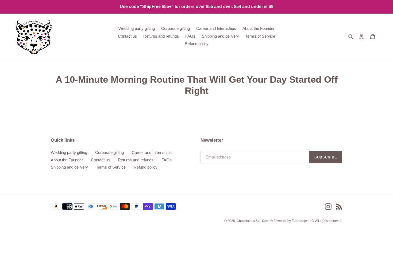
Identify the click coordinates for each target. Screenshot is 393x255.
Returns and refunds (135, 160)
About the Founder (67, 160)
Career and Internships (152, 152)
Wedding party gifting (69, 152)
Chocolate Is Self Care (253, 221)
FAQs (166, 160)
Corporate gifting (109, 152)
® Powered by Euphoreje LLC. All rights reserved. (306, 221)
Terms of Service (111, 167)
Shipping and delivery (69, 167)
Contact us (100, 160)
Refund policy (145, 167)
